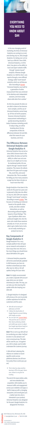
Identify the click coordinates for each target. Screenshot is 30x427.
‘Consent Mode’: (23, 317)
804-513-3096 (23, 416)
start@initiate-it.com (11, 416)
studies (21, 199)
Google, (22, 84)
